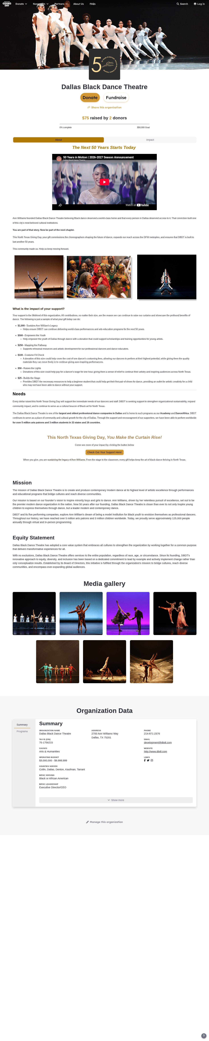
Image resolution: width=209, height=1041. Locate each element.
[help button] (203, 1035)
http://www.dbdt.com (155, 751)
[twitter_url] (148, 760)
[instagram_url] (152, 760)
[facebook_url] (145, 760)
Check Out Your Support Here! (104, 452)
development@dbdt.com (158, 742)
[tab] (58, 139)
